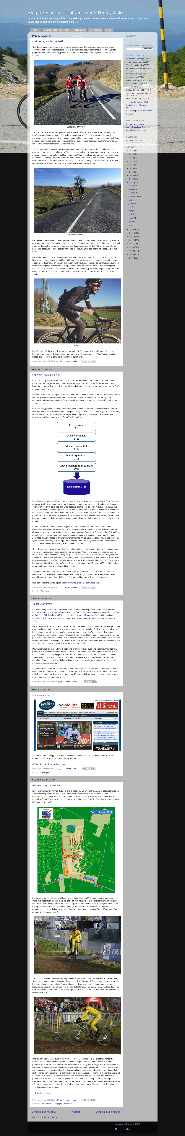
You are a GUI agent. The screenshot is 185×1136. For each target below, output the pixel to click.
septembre (133, 196)
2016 (131, 183)
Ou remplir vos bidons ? (136, 130)
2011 (131, 244)
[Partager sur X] (89, 361)
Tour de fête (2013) (134, 87)
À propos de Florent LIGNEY (127, 1124)
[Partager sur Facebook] (91, 361)
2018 (131, 176)
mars (131, 218)
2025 (131, 151)
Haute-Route (59, 612)
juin (130, 207)
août (131, 200)
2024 (131, 154)
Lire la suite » (43, 1093)
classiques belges (74, 615)
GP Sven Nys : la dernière (46, 785)
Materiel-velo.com (134, 141)
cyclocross (37, 618)
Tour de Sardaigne (84, 612)
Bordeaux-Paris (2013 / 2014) (139, 80)
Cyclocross (67, 1104)
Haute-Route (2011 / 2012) (137, 99)
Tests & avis (79, 30)
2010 (131, 247)
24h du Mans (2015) (135, 77)
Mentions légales (122, 1129)
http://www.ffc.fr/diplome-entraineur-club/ (82, 583)
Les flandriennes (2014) (136, 84)
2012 (131, 240)
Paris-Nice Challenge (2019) (138, 59)
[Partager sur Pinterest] (94, 361)
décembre (133, 186)
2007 (131, 258)
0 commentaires (71, 587)
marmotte (100, 612)
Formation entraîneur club (46, 375)
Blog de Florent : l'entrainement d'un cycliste (75, 12)
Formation (44, 591)
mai (130, 211)
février (131, 221)
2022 (131, 161)
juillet (131, 204)
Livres (108, 30)
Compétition (45, 1104)
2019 (131, 172)
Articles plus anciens (108, 1111)
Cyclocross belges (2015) (137, 74)
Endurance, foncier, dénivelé (47, 41)
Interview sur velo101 (43, 695)
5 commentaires (71, 769)
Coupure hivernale (42, 604)
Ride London (49, 615)
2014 (131, 233)
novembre (133, 189)
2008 (131, 254)
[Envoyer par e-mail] (83, 361)
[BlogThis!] (86, 361)
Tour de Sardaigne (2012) (137, 102)
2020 (131, 168)
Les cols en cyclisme (135, 124)
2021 (131, 165)
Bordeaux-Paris (92, 615)
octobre (132, 193)
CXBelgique (45, 773)
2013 (131, 237)
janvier (132, 225)
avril (131, 214)
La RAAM (130, 114)
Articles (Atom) (50, 1117)
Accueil (36, 30)
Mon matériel (95, 30)
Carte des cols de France (137, 127)
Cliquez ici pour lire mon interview (48, 764)
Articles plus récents (44, 1111)
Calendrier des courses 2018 (56, 30)
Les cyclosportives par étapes (139, 111)
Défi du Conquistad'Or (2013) (139, 90)
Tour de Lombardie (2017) (137, 65)
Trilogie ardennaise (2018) (137, 62)
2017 (131, 179)
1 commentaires (71, 361)
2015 (131, 229)
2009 (131, 251)
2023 (131, 158)
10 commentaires (72, 682)
